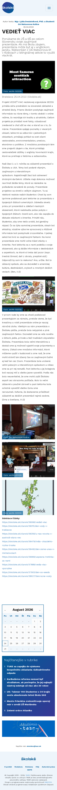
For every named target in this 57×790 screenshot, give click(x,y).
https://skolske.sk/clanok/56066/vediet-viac (24, 522)
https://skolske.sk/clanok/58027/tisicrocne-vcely (27, 576)
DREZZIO (48, 782)
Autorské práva (48, 767)
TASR (28, 775)
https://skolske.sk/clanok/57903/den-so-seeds (26, 572)
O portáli (8, 767)
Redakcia (19, 767)
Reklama (29, 767)
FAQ (37, 767)
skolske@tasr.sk (34, 746)
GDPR (29, 770)
